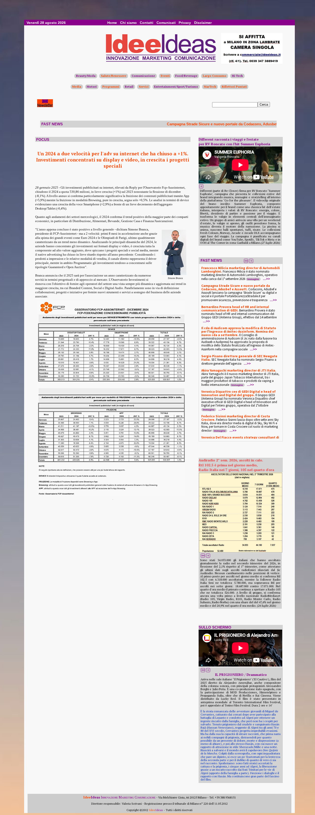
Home (112, 23)
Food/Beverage (186, 76)
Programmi (110, 86)
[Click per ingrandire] (240, 512)
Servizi (144, 86)
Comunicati (166, 23)
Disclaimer (203, 23)
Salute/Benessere (113, 76)
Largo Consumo (214, 76)
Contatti (146, 23)
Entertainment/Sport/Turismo (176, 86)
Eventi (165, 76)
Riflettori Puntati (234, 86)
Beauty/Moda (85, 76)
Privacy (185, 23)
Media (76, 86)
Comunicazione (143, 76)
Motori (92, 86)
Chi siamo (128, 23)
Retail (129, 86)
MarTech (210, 86)
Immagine (253, 279)
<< (246, 260)
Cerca (264, 104)
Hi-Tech (237, 76)
